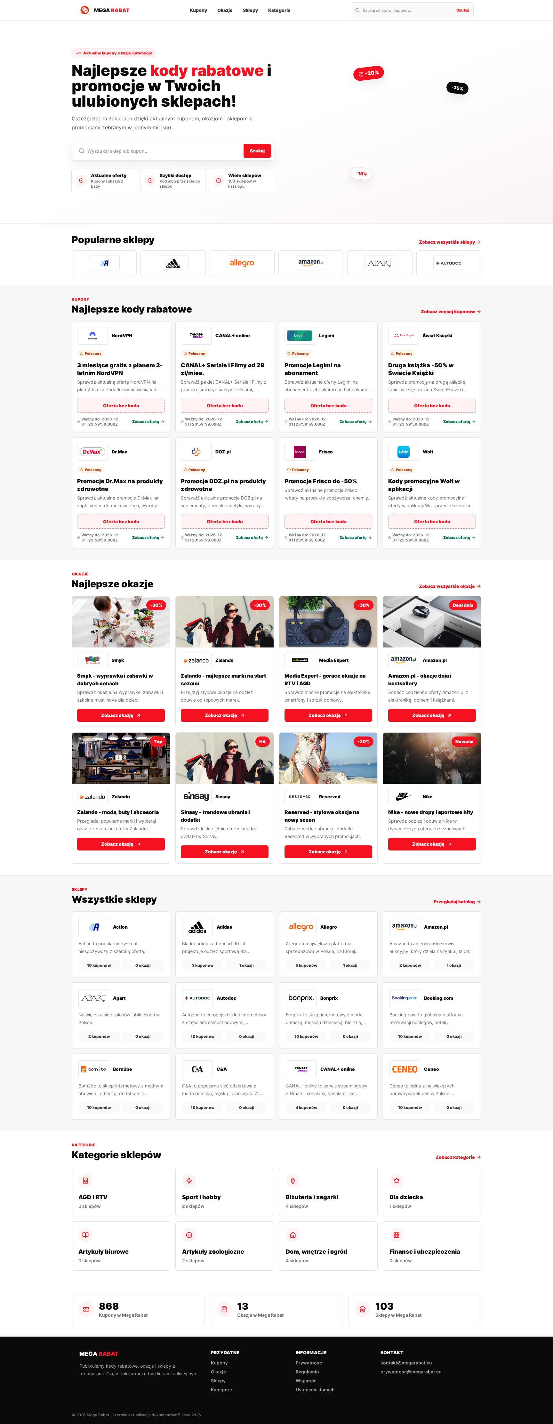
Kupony (198, 10)
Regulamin (307, 1371)
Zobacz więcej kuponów (448, 311)
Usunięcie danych (315, 1389)
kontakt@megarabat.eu (406, 1362)
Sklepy (250, 10)
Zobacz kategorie (455, 1157)
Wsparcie (306, 1380)
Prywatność (309, 1362)
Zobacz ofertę (145, 421)
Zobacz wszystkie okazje (447, 586)
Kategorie (279, 10)
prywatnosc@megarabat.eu (411, 1371)
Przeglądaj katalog (454, 901)
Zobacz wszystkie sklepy (447, 242)
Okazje (225, 10)
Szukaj (462, 10)
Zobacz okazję (117, 715)
